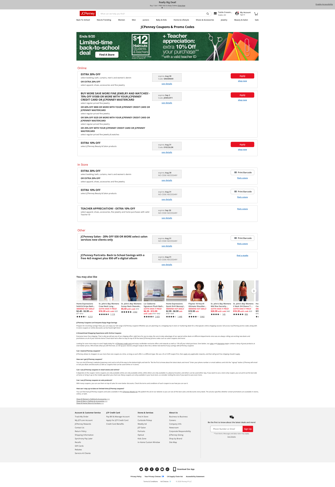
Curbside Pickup (145, 420)
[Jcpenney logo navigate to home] (88, 13)
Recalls (78, 442)
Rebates (78, 449)
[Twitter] (141, 469)
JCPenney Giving (176, 435)
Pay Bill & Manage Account (118, 416)
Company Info (175, 424)
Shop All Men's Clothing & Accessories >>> (91, 401)
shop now (242, 81)
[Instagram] (146, 469)
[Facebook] (152, 469)
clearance (220, 343)
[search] (208, 13)
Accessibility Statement (195, 476)
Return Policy (80, 431)
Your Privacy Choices (153, 476)
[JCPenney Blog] (167, 469)
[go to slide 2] (164, 7)
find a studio (242, 255)
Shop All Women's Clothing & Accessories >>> (93, 399)
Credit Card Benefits (115, 424)
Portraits (141, 431)
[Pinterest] (157, 469)
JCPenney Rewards (83, 424)
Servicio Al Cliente (83, 453)
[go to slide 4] (169, 7)
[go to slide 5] (171, 7)
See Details (231, 437)
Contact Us (79, 427)
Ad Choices (164, 481)
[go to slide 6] (174, 7)
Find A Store (143, 416)
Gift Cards (79, 446)
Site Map (173, 442)
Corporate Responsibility (180, 431)
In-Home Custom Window (149, 442)
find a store (242, 178)
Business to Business (178, 416)
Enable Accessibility (324, 4)
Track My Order (81, 416)
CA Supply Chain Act (175, 476)
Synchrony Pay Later (84, 438)
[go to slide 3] (167, 7)
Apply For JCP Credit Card (117, 420)
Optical (141, 435)
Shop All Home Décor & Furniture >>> (90, 403)
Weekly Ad (142, 424)
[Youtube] (162, 469)
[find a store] (167, 46)
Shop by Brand (175, 438)
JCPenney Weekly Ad (130, 392)
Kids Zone (142, 438)
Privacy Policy (136, 476)
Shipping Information (84, 435)
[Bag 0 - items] (256, 13)
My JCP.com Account (84, 420)
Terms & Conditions (150, 481)
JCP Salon (142, 427)
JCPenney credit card (124, 343)
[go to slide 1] (162, 7)
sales (212, 343)
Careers (172, 420)
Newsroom (174, 427)
